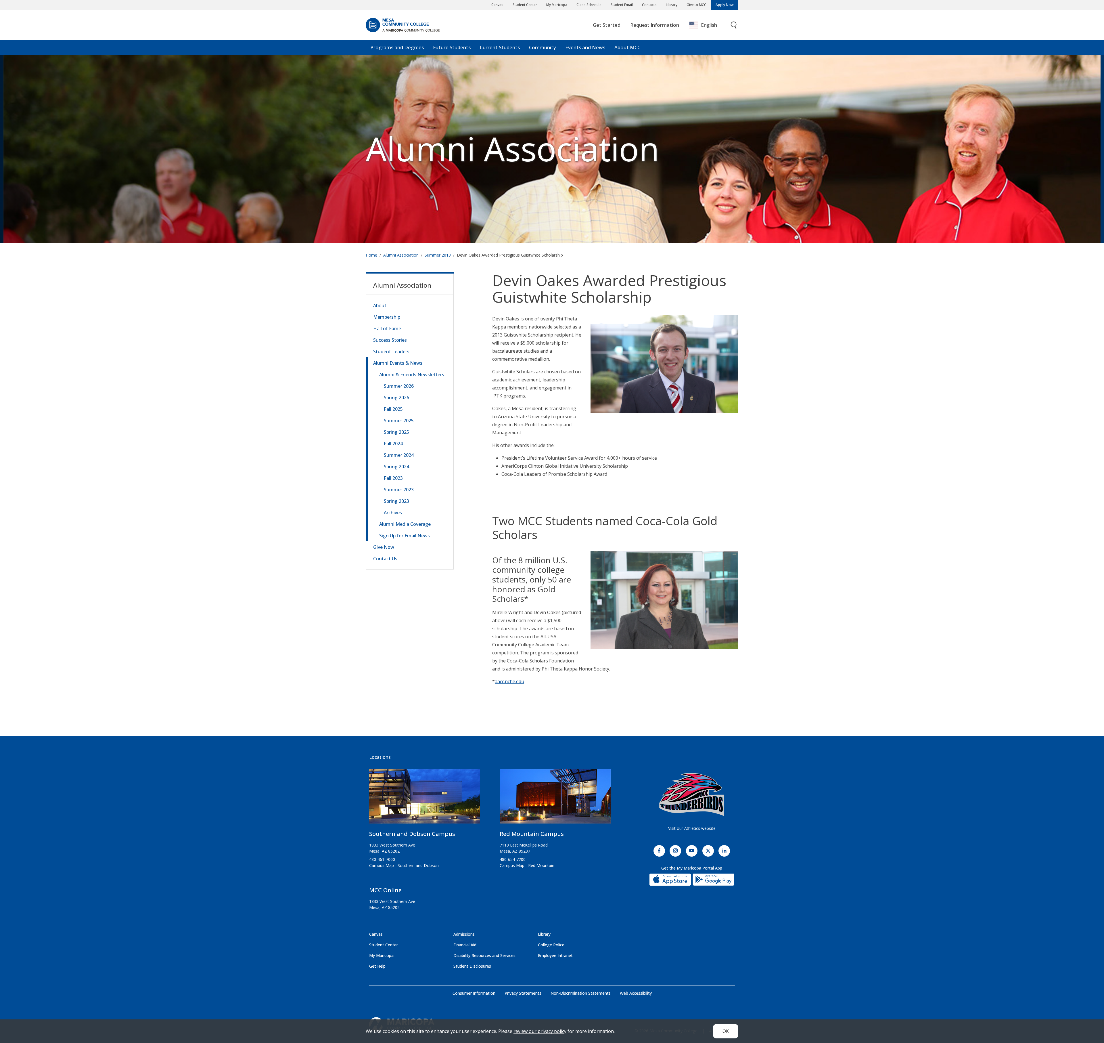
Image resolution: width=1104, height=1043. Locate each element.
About (379, 305)
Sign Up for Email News (404, 535)
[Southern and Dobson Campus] (424, 798)
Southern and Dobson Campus (412, 834)
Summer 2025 (399, 420)
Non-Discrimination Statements (581, 993)
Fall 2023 (393, 478)
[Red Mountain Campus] (555, 798)
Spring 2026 (396, 397)
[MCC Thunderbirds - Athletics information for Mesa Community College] (692, 794)
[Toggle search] (734, 25)
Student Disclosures (472, 966)
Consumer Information (474, 993)
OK (725, 1031)
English (709, 25)
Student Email (622, 4)
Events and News (585, 47)
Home (371, 255)
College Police (551, 945)
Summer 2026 (399, 386)
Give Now (383, 547)
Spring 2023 (396, 501)
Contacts (649, 4)
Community (542, 47)
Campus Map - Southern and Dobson (404, 865)
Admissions (464, 934)
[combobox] (707, 25)
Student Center (525, 4)
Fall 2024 (393, 443)
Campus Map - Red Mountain (527, 865)
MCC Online (385, 890)
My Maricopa (556, 4)
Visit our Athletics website (692, 828)
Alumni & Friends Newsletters (411, 374)
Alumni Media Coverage (405, 524)
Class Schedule (588, 4)
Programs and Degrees (397, 47)
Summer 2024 (399, 455)
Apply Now (725, 4)
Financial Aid (464, 945)
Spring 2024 (396, 466)
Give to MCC (696, 4)
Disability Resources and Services (484, 955)
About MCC (627, 47)
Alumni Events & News (397, 363)
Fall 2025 (393, 409)
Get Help (377, 966)
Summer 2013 (438, 255)
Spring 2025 (396, 432)
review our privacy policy (539, 1031)
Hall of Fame (387, 328)
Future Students (452, 47)
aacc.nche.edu (509, 681)
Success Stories (390, 340)
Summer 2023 (399, 489)
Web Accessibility (636, 993)
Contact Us (385, 558)
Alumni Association (512, 148)
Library (671, 4)
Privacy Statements (523, 993)
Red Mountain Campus (532, 834)
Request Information (654, 25)
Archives (393, 512)
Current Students (500, 47)
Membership (386, 317)
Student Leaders (391, 351)
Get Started (606, 25)
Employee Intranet (555, 955)
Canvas (497, 4)
